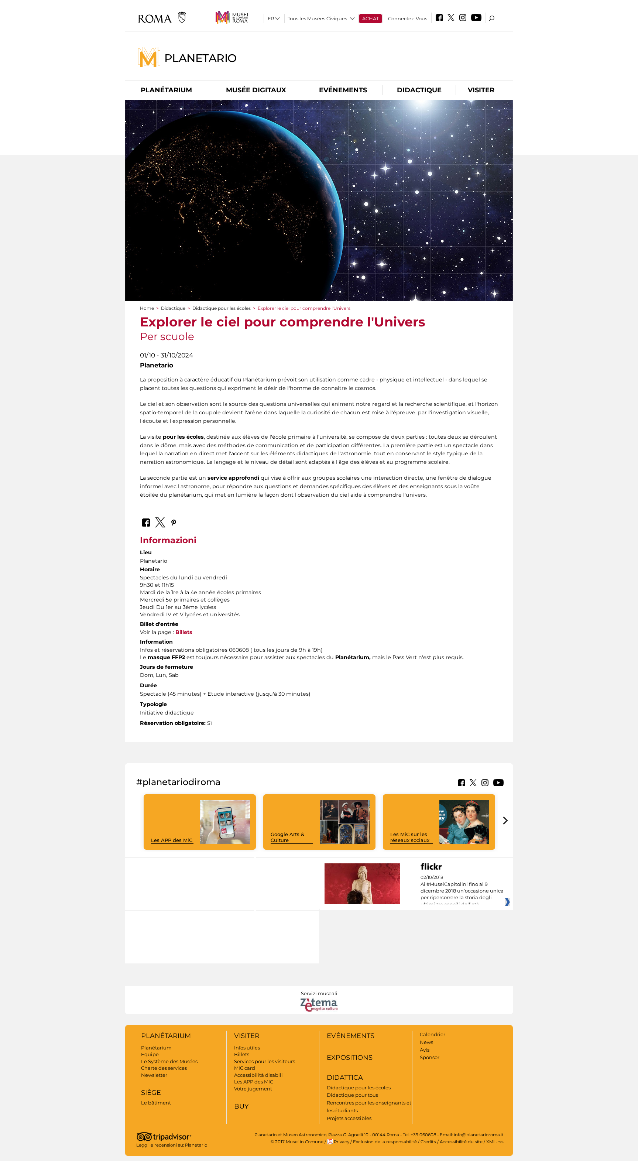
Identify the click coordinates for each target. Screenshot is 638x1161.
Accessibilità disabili (258, 1075)
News (426, 1042)
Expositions (350, 1058)
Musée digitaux (256, 90)
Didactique (419, 90)
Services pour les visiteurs (264, 1061)
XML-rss (495, 1141)
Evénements (343, 90)
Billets (183, 632)
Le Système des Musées (169, 1061)
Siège (151, 1092)
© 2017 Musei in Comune (297, 1141)
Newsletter (154, 1075)
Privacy (341, 1141)
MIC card (244, 1068)
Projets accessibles (349, 1118)
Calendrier (432, 1034)
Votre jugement (253, 1089)
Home (147, 308)
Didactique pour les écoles (221, 308)
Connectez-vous (407, 18)
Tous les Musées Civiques (317, 18)
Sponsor (429, 1057)
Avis (424, 1050)
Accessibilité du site (461, 1141)
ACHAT (370, 18)
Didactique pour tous (352, 1095)
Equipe (150, 1054)
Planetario (200, 58)
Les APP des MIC (253, 1082)
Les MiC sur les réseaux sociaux (409, 837)
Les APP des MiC (171, 840)
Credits (428, 1141)
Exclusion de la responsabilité (385, 1141)
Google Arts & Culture (287, 837)
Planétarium (166, 90)
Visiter (481, 90)
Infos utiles (247, 1048)
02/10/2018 (462, 891)
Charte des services (164, 1068)
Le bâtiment (156, 1103)
